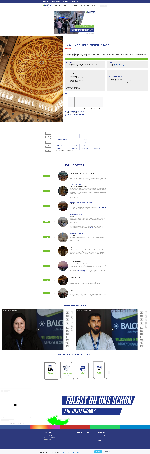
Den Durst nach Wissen (101, 207)
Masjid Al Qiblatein (81, 270)
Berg (104, 224)
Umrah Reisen (66, 5)
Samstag (100, 438)
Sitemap (77, 442)
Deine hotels (111, 62)
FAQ (55, 6)
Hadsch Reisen (58, 5)
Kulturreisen (82, 5)
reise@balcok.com (57, 1)
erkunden (71, 265)
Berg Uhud (99, 270)
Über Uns (77, 435)
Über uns (93, 5)
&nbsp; (106, 58)
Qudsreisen (89, 438)
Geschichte (78, 438)
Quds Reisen (74, 5)
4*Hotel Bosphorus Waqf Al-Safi (120, 65)
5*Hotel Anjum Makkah (118, 64)
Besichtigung (92, 227)
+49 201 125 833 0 (47, 439)
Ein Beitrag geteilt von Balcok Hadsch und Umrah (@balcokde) (15, 423)
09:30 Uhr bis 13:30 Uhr (102, 440)
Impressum (78, 440)
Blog (88, 5)
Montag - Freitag (101, 435)
